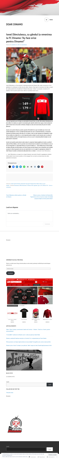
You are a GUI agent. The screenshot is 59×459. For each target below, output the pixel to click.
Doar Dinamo (14, 24)
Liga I (44, 183)
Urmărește (10, 273)
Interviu (41, 183)
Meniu (51, 19)
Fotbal (37, 183)
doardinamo (24, 44)
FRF (32, 185)
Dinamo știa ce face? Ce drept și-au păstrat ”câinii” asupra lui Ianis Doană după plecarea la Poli (29, 345)
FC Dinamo (28, 185)
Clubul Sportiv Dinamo (15, 183)
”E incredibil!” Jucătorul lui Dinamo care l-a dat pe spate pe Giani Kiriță (23, 334)
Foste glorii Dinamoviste (30, 183)
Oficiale (44, 185)
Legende (35, 185)
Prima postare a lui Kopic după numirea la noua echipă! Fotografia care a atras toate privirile (28, 342)
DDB (21, 185)
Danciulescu (16, 185)
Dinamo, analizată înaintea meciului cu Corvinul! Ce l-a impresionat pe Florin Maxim (26, 338)
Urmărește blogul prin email (14, 260)
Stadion (7, 185)
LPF (41, 185)
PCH (47, 185)
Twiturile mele (9, 392)
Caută (7, 382)
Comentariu (47, 224)
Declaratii (23, 183)
